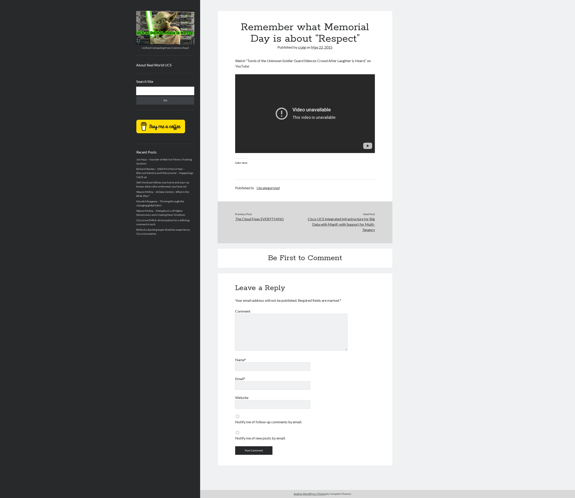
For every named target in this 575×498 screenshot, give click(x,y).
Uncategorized (268, 188)
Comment (242, 311)
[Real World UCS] (165, 42)
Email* (240, 378)
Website (241, 397)
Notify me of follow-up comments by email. (268, 422)
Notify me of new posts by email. (260, 438)
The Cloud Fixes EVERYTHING (259, 219)
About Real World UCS (154, 65)
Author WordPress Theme (310, 494)
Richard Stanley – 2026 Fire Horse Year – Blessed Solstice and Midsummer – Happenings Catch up (164, 173)
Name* (240, 360)
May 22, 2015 (321, 47)
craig (302, 47)
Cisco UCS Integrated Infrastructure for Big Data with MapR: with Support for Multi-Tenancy (341, 224)
